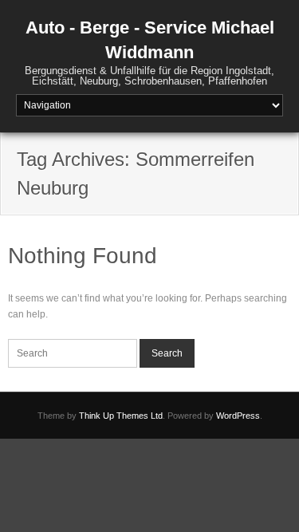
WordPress (238, 415)
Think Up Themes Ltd (121, 415)
